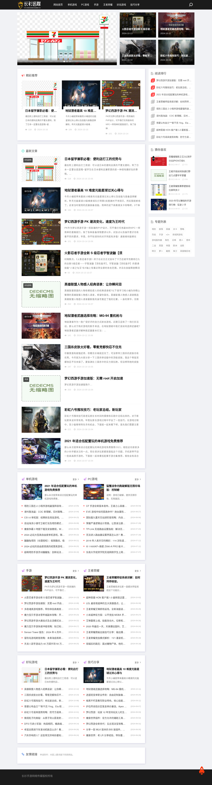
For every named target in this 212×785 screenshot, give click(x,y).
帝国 (168, 245)
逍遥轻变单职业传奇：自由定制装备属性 (106, 694)
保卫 (175, 251)
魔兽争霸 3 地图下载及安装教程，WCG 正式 (44, 529)
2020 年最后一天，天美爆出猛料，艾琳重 (106, 626)
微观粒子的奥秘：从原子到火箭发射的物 (44, 718)
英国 (161, 245)
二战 (154, 245)
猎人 (181, 240)
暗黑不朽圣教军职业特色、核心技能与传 (106, 700)
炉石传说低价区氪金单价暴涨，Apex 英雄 (106, 706)
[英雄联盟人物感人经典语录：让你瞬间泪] (41, 294)
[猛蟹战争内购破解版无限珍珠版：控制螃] (94, 492)
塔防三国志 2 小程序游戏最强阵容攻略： (44, 506)
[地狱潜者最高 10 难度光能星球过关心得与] (81, 95)
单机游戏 (72, 4)
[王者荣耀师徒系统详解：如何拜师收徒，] (94, 583)
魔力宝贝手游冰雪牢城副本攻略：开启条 (44, 614)
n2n (167, 234)
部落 (161, 229)
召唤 (174, 240)
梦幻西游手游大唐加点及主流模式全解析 (44, 620)
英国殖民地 (185, 251)
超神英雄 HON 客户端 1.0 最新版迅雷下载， (106, 597)
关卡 (175, 229)
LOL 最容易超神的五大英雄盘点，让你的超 (106, 603)
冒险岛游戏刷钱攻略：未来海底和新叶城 (44, 638)
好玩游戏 (121, 4)
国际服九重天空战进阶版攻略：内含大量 (106, 517)
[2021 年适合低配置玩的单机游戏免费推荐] (41, 451)
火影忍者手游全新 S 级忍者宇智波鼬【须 (138, 29)
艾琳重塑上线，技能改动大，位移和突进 (106, 620)
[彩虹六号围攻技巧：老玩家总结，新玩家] (41, 420)
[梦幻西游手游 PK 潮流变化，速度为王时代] (121, 95)
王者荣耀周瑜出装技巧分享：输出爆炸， (106, 632)
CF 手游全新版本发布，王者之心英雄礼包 (106, 506)
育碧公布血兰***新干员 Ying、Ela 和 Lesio (44, 706)
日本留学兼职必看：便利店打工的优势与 (48, 57)
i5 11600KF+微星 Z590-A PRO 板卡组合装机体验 (106, 546)
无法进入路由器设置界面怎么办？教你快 (106, 534)
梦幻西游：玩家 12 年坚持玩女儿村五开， (106, 712)
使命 (188, 240)
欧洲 (175, 245)
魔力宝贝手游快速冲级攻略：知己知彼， (44, 626)
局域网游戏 (177, 234)
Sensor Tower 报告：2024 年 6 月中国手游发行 (44, 632)
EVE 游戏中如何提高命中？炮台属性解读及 (106, 511)
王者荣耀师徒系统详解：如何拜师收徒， (174, 101)
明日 (154, 251)
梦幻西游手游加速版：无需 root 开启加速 (93, 378)
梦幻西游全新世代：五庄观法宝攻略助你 (106, 723)
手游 (96, 4)
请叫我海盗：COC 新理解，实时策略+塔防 (44, 511)
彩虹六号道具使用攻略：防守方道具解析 (44, 712)
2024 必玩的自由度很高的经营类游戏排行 (44, 546)
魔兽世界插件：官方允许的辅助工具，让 (106, 718)
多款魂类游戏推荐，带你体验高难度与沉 (44, 609)
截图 (168, 251)
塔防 (154, 229)
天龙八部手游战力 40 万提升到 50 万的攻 (44, 643)
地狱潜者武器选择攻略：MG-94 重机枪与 (176, 29)
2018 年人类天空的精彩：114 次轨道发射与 (106, 540)
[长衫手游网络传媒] (29, 5)
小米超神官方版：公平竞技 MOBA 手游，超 (106, 614)
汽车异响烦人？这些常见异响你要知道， (44, 735)
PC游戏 (85, 4)
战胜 (182, 245)
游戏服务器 (157, 240)
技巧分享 (135, 4)
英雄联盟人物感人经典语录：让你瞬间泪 (93, 284)
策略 (182, 229)
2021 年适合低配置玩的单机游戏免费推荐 (93, 441)
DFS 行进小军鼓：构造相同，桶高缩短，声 (44, 723)
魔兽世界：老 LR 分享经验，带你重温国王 (106, 735)
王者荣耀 (107, 4)
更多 (75, 479)
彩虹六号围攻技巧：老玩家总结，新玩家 (176, 55)
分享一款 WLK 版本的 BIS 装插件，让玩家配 (106, 729)
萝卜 (161, 251)
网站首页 (58, 4)
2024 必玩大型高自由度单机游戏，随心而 (44, 534)
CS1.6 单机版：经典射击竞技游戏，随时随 (44, 517)
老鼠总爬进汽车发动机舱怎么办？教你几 (44, 729)
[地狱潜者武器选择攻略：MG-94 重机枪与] (41, 326)
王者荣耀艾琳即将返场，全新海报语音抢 (106, 609)
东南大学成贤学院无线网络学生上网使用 (106, 552)
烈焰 (154, 234)
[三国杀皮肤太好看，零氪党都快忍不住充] (41, 357)
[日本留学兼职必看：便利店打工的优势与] (41, 95)
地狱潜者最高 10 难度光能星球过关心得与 (81, 110)
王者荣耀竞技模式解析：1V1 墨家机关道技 (106, 638)
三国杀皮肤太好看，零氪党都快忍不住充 (138, 55)
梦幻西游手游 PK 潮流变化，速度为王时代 (121, 110)
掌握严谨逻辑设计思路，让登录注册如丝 (106, 523)
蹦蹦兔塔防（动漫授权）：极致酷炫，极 (44, 540)
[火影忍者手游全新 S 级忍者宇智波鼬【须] (41, 263)
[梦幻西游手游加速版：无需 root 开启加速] (41, 388)
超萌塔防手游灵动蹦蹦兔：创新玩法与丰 (44, 552)
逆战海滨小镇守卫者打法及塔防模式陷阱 (44, 523)
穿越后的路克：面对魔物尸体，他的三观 (106, 643)
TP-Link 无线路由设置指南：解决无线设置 (106, 529)
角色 (167, 240)
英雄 (168, 229)
